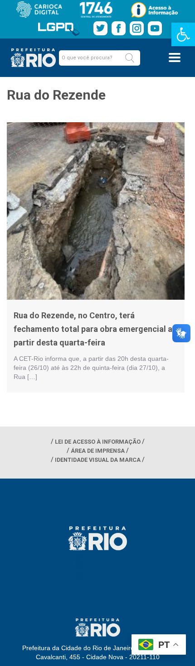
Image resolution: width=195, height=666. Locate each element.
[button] (129, 58)
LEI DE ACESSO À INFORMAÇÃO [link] (98, 441)
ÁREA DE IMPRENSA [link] (98, 450)
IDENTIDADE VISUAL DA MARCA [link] (98, 459)
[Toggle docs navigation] (174, 57)
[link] (183, 34)
